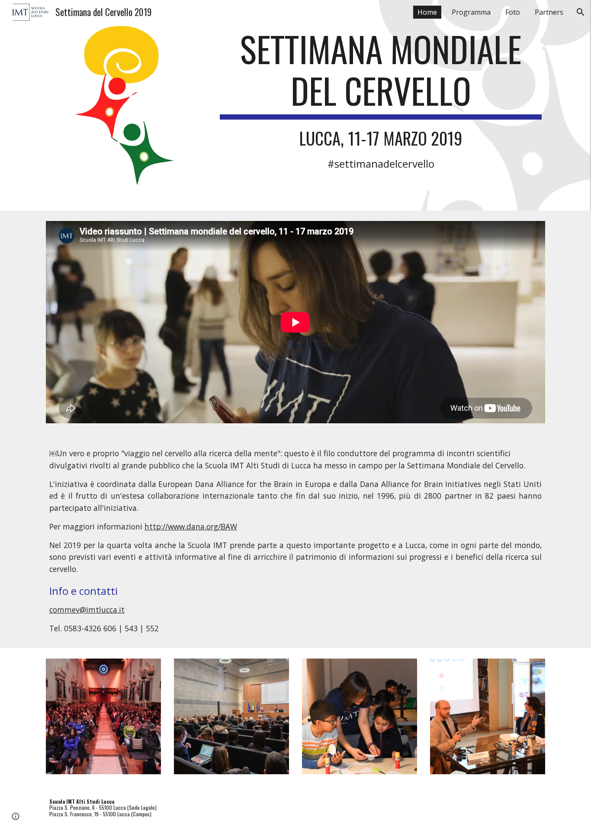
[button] (580, 12)
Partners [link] (549, 12)
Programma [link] (471, 12)
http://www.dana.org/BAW (191, 526)
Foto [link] (512, 12)
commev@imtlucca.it (87, 609)
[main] (380, 99)
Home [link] (427, 12)
